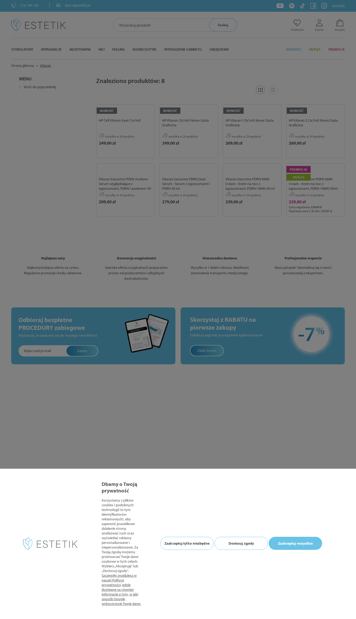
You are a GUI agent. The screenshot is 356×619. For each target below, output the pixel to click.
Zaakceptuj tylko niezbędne (187, 543)
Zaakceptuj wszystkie (295, 543)
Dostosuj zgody (241, 543)
